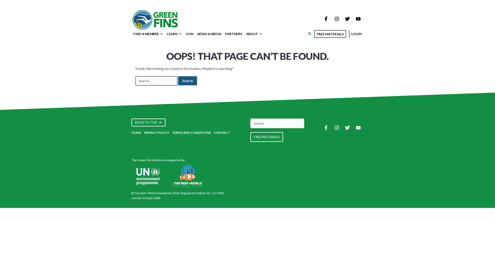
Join (189, 34)
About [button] (252, 34)
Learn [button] (172, 34)
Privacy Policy (156, 132)
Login (356, 34)
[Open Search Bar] (309, 33)
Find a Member (146, 34)
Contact (222, 132)
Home (136, 132)
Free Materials (330, 34)
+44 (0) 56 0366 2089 (145, 198)
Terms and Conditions (191, 132)
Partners (233, 34)
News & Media (209, 34)
